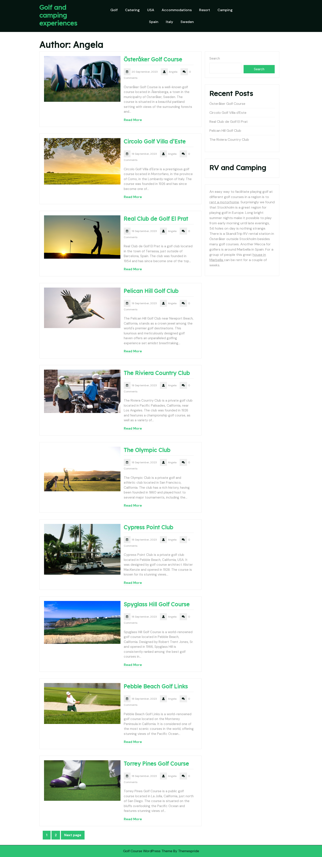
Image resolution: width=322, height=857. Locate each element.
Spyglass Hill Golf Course (157, 604)
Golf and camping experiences (58, 15)
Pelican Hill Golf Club (151, 290)
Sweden (187, 21)
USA (150, 10)
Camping (225, 10)
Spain (153, 21)
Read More (133, 120)
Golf (114, 10)
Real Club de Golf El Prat (156, 218)
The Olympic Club (147, 449)
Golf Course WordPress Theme (147, 851)
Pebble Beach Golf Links (156, 686)
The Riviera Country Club (157, 372)
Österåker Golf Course (153, 59)
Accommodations (177, 10)
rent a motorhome (224, 202)
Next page (72, 835)
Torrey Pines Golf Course (156, 763)
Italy (169, 21)
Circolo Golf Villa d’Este (155, 141)
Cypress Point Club (148, 527)
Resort (204, 10)
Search (214, 58)
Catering (132, 10)
